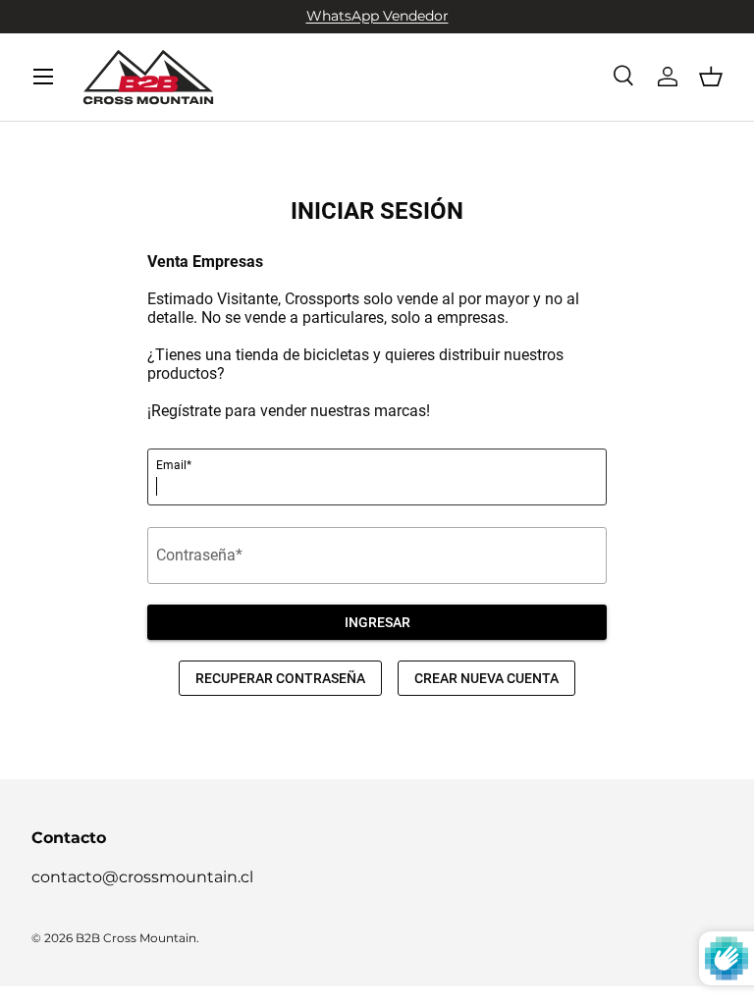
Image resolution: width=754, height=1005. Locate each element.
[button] (710, 76)
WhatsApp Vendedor (377, 16)
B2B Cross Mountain (136, 937)
